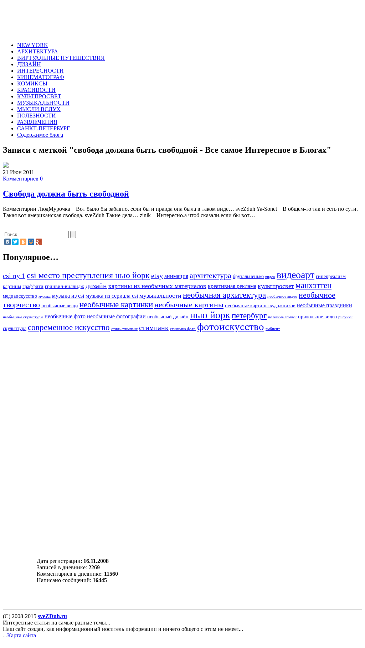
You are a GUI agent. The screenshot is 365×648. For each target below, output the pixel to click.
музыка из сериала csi (112, 296)
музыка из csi (68, 296)
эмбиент (273, 329)
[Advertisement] (152, 19)
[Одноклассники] (23, 242)
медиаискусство (20, 296)
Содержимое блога (40, 135)
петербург (249, 315)
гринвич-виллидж (64, 286)
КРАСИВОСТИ (36, 90)
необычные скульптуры (23, 317)
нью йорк (210, 314)
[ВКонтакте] (7, 242)
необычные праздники (324, 305)
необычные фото (65, 316)
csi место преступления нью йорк (88, 275)
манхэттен (313, 285)
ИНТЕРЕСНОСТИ (40, 71)
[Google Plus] (39, 242)
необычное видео (282, 296)
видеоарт (295, 274)
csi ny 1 (14, 275)
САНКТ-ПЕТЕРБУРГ (43, 128)
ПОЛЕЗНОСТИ (36, 116)
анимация (176, 276)
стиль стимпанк (124, 329)
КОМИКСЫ (32, 83)
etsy (157, 275)
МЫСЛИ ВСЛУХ (39, 109)
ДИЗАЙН (29, 64)
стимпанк (154, 327)
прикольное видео (317, 316)
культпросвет (276, 285)
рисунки (345, 317)
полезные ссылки (282, 317)
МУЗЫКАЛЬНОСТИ (43, 103)
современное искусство (69, 327)
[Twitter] (15, 242)
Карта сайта (21, 635)
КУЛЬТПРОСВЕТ (39, 96)
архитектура (210, 275)
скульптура (14, 328)
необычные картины (188, 305)
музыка (44, 296)
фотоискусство (230, 326)
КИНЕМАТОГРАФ (40, 77)
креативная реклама (232, 286)
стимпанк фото (183, 329)
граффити (32, 286)
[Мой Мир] (31, 242)
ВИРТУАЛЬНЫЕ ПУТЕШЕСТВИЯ (61, 58)
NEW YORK (32, 45)
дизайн (96, 285)
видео (270, 277)
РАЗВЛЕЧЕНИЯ (37, 122)
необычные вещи (59, 305)
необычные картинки (116, 304)
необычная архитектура (224, 294)
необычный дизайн (168, 316)
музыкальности (160, 295)
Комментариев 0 (23, 179)
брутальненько (248, 276)
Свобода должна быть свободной (66, 193)
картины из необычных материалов (157, 285)
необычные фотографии (116, 316)
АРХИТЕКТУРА (37, 51)
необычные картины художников (260, 305)
